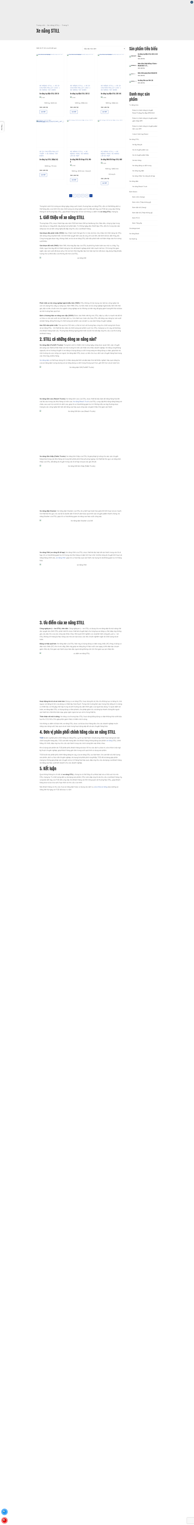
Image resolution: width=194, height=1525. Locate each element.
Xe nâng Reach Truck (81, 401)
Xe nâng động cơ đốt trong (141, 165)
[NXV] (111, 133)
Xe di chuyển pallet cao (50, 87)
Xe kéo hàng (136, 160)
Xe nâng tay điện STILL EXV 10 (49, 94)
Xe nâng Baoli (134, 234)
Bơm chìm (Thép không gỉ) (141, 202)
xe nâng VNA (61, 558)
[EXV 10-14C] (50, 68)
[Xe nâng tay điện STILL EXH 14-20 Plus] (133, 56)
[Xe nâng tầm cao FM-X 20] (133, 82)
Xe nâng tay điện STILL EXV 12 (80, 94)
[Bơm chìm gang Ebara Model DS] (133, 74)
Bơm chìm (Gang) (138, 197)
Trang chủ (40, 25)
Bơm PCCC (136, 218)
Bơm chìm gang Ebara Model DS (147, 73)
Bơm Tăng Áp (137, 223)
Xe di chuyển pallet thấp (140, 155)
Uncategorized (134, 228)
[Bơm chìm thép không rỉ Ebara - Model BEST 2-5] (133, 66)
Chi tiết (43, 112)
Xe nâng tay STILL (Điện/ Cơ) (49, 159)
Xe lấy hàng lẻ (137, 145)
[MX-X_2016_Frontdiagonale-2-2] (80, 133)
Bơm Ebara (133, 192)
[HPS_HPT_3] (50, 133)
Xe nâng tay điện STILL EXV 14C (111, 94)
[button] (2, 127)
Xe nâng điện (44, 360)
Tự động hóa (133, 105)
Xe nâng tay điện (48, 90)
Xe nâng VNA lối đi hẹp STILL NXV (111, 159)
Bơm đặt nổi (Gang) (139, 207)
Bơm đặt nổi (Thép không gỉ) (142, 213)
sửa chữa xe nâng (100, 787)
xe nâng (109, 741)
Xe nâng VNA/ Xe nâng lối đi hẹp (79, 154)
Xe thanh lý (133, 239)
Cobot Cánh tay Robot (140, 134)
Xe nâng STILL (53, 25)
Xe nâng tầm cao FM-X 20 (145, 80)
